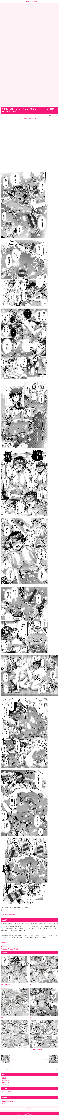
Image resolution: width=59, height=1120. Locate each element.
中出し (11, 949)
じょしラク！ (6, 946)
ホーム (29, 1108)
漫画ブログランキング (7, 1101)
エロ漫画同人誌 (6, 1080)
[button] (57, 1069)
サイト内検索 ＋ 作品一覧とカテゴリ (29, 118)
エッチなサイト (6, 1103)
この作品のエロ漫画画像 (8, 914)
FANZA (7, 910)
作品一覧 (4, 1078)
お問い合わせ (5, 1093)
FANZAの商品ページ (7, 942)
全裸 (17, 949)
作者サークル (5, 1082)
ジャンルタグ (5, 1084)
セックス (5, 949)
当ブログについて (6, 1091)
